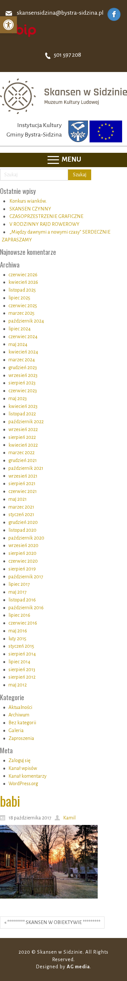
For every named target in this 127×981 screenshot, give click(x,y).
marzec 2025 (21, 313)
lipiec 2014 (19, 661)
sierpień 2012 (21, 677)
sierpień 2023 (21, 382)
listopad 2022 (22, 413)
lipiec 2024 (19, 328)
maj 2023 (17, 398)
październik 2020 (26, 538)
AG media (78, 966)
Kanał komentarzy (27, 776)
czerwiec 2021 (22, 491)
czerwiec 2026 (22, 274)
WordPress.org (23, 783)
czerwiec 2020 (23, 561)
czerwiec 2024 (22, 336)
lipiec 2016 (19, 615)
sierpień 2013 (21, 669)
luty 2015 (17, 638)
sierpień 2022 (22, 437)
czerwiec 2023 (22, 390)
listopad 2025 (22, 290)
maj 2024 (17, 344)
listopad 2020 (22, 530)
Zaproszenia (21, 738)
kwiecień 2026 (23, 282)
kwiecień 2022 (23, 445)
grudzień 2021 (22, 460)
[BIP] (21, 30)
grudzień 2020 (23, 522)
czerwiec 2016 (22, 623)
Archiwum (18, 714)
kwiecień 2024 (23, 351)
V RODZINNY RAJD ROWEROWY (44, 224)
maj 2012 (17, 684)
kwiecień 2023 (22, 406)
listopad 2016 (22, 599)
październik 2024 (26, 321)
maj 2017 (17, 592)
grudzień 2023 (22, 367)
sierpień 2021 (21, 483)
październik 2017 (25, 576)
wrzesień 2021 (22, 476)
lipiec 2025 (19, 297)
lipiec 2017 (19, 584)
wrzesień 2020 (23, 545)
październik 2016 (26, 607)
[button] (8, 24)
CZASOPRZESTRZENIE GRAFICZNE (46, 216)
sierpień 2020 (22, 553)
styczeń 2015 (21, 646)
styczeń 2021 (21, 514)
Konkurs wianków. (28, 201)
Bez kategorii (22, 722)
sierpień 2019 (22, 568)
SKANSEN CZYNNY (30, 208)
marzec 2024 (21, 359)
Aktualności (20, 707)
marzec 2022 (21, 452)
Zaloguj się (19, 760)
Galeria (16, 730)
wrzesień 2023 (22, 375)
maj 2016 (17, 630)
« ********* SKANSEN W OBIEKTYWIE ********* (52, 922)
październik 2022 (26, 421)
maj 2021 (17, 499)
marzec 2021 (21, 507)
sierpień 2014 (22, 653)
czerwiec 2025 (22, 305)
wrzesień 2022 (23, 429)
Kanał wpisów (22, 768)
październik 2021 (25, 468)
